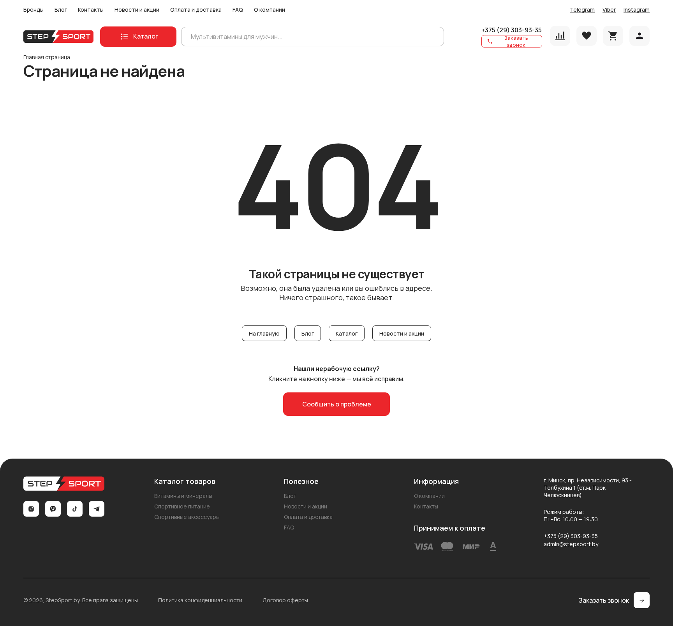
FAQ (238, 9)
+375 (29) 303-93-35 (511, 30)
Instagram (637, 9)
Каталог (347, 333)
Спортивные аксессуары (187, 516)
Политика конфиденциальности (200, 600)
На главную (264, 333)
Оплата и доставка (196, 9)
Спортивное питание (182, 506)
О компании (269, 9)
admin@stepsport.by (571, 544)
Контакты (91, 9)
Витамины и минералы (183, 495)
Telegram (582, 9)
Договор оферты (285, 600)
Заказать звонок (516, 41)
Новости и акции (137, 9)
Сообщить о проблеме (336, 404)
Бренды (33, 9)
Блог (61, 9)
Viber (609, 9)
